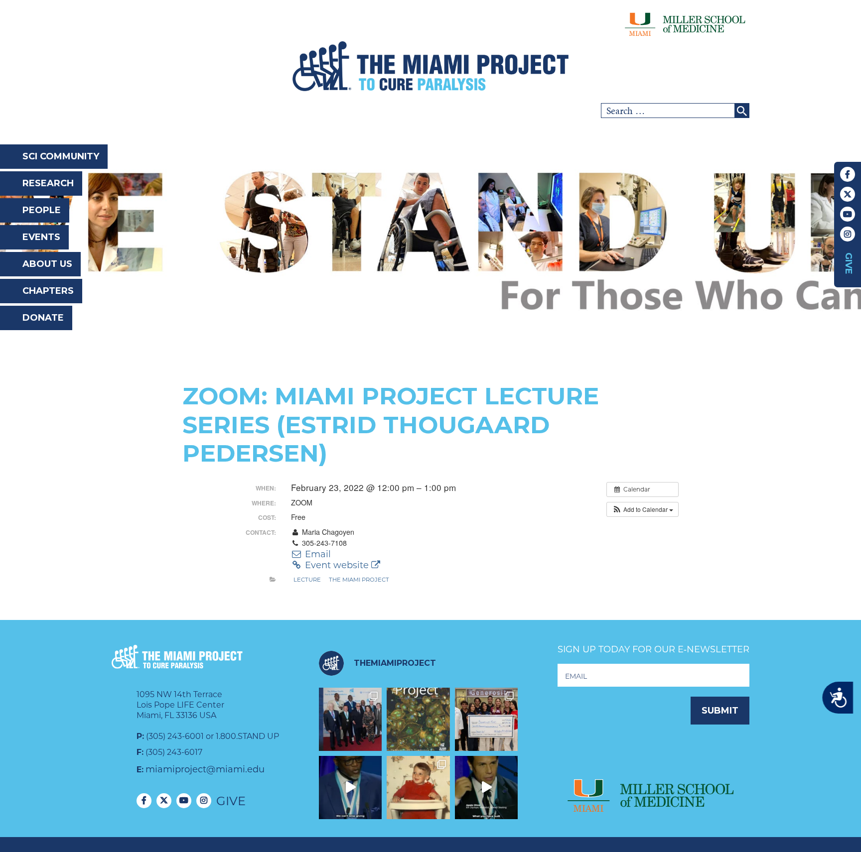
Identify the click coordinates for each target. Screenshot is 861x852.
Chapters (48, 290)
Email (316, 554)
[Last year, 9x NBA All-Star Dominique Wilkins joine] (350, 787)
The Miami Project (359, 579)
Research (48, 183)
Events (41, 237)
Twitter (847, 194)
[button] (642, 509)
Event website (336, 565)
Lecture (307, 579)
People (41, 210)
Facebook (847, 174)
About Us (47, 263)
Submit (720, 710)
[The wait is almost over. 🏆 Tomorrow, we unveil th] (350, 719)
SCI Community (60, 156)
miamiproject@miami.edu (205, 769)
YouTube (847, 214)
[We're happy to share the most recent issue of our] (418, 719)
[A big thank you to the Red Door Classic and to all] (486, 719)
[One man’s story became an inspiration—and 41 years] (418, 787)
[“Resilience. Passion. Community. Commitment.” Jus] (486, 787)
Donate (43, 317)
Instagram (847, 234)
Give (848, 263)
